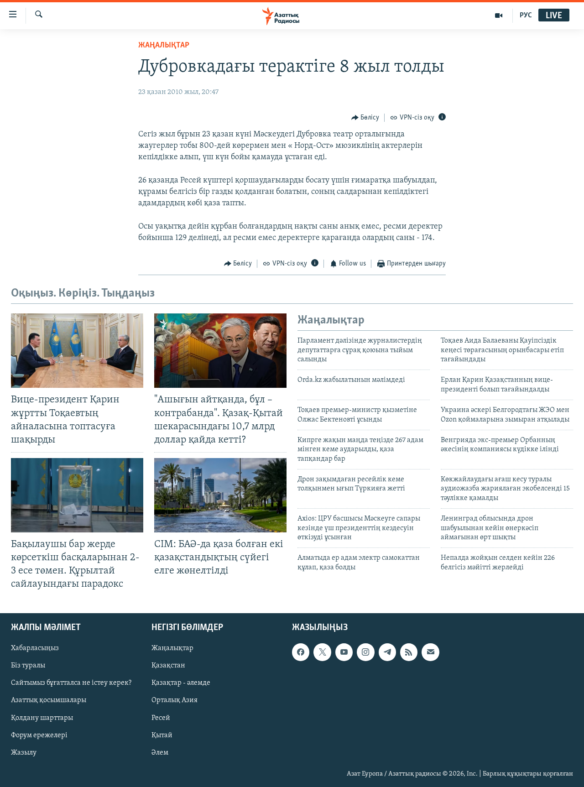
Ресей (160, 717)
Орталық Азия (174, 700)
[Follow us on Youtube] (344, 652)
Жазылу (23, 752)
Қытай (161, 735)
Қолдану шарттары (42, 717)
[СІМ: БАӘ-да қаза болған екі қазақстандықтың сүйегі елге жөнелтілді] (220, 495)
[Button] (365, 118)
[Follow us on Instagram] (365, 652)
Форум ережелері (39, 735)
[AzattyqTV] (499, 15)
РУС (526, 15)
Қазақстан (168, 665)
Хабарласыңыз (35, 648)
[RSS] (408, 652)
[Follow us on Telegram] (387, 652)
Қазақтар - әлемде (180, 683)
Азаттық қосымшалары (48, 700)
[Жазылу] (430, 652)
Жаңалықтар (172, 648)
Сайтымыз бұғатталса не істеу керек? (71, 683)
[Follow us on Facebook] (300, 652)
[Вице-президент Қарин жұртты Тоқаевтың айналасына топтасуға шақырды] (77, 350)
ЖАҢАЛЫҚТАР (163, 46)
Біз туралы (28, 665)
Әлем (159, 752)
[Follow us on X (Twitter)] (322, 652)
